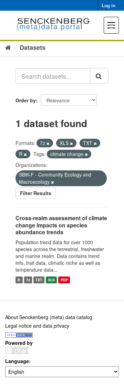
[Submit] (99, 76)
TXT (38, 279)
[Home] (8, 47)
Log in (108, 5)
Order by (26, 100)
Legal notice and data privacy (37, 325)
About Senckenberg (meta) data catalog (48, 317)
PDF (64, 279)
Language (17, 361)
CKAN (17, 350)
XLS (51, 279)
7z (28, 279)
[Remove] (48, 143)
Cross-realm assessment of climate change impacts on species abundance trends (61, 225)
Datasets (32, 47)
